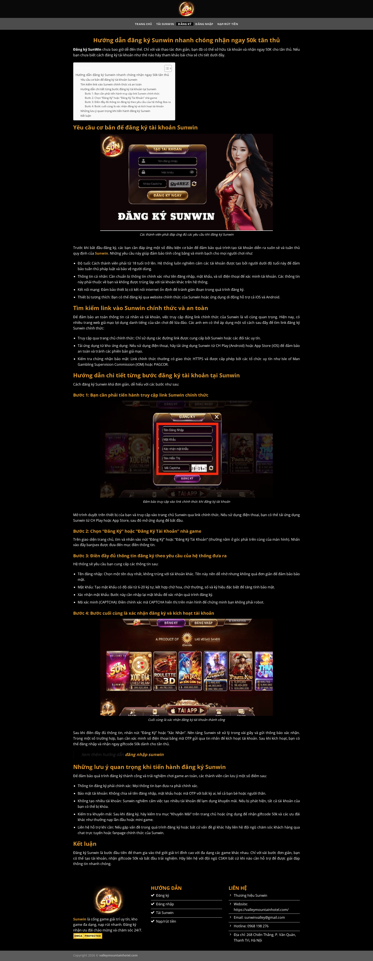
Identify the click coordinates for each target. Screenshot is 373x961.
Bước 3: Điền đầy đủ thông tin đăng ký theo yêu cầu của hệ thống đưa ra (128, 102)
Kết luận (86, 116)
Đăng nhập (204, 24)
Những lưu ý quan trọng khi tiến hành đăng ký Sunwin (115, 111)
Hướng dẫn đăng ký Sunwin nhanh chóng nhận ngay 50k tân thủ (122, 75)
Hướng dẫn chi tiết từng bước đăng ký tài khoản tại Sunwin (118, 89)
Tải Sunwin (165, 24)
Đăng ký (184, 24)
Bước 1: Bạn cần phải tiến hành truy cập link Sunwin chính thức (122, 93)
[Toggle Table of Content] (166, 68)
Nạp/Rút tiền (227, 24)
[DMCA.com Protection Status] (87, 935)
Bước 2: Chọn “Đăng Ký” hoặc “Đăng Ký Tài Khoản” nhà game (121, 97)
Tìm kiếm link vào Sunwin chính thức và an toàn (111, 84)
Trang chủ (143, 24)
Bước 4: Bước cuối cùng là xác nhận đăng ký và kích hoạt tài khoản (124, 106)
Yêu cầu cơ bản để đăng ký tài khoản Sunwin (109, 80)
